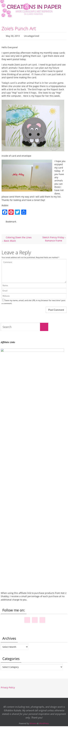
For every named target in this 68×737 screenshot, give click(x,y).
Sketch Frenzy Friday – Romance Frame (54, 237)
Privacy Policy (8, 686)
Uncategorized (31, 35)
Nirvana (33, 722)
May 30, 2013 (13, 35)
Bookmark (11, 220)
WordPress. (44, 722)
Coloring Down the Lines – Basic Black (17, 237)
